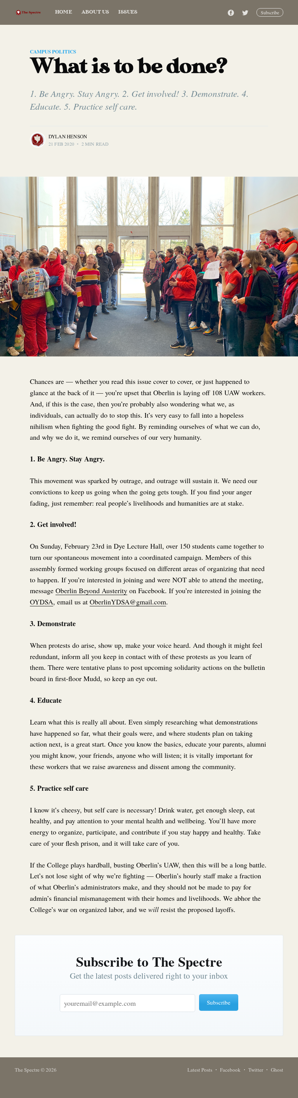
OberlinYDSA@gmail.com (128, 601)
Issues (127, 12)
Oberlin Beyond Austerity (91, 590)
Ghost (277, 1069)
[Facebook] (231, 12)
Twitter (255, 1069)
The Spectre (27, 1069)
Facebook (230, 1069)
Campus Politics (53, 51)
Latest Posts (199, 1069)
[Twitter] (247, 12)
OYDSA (41, 601)
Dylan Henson (68, 136)
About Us (95, 12)
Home (63, 12)
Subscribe (270, 12)
